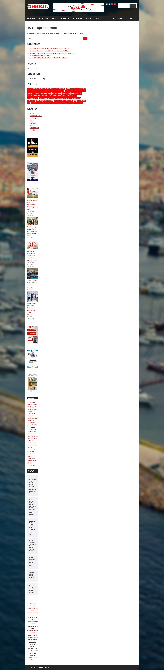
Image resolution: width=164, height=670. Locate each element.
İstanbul (33, 103)
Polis (53, 98)
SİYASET (104, 18)
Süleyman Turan (48, 100)
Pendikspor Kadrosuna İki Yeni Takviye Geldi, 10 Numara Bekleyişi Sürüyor (52, 53)
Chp (56, 88)
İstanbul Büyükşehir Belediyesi (46, 103)
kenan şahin (68, 91)
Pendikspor (45, 95)
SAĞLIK (97, 18)
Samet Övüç (31, 100)
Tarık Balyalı (69, 100)
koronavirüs (77, 91)
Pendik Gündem (56, 93)
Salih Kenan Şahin (76, 98)
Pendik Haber (66, 93)
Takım (62, 100)
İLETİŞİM (130, 18)
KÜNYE (32, 121)
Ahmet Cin (34, 88)
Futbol (41, 91)
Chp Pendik (62, 88)
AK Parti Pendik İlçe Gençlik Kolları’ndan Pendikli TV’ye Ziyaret (49, 58)
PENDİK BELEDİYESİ (33, 98)
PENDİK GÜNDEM (44, 18)
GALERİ (121, 18)
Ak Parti (41, 88)
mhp (84, 91)
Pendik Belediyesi (46, 93)
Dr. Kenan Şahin (81, 88)
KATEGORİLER (34, 118)
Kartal (46, 91)
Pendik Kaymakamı (76, 93)
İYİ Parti (59, 103)
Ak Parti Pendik (49, 88)
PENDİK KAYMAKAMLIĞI (45, 98)
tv (75, 100)
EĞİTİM (54, 18)
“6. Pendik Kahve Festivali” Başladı (40, 55)
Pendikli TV (37, 95)
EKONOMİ (88, 18)
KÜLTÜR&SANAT (64, 18)
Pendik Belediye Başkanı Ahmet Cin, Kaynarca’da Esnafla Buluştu (49, 51)
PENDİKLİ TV (30, 18)
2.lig (29, 88)
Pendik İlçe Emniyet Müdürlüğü (67, 95)
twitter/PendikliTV (32, 637)
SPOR (112, 18)
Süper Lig (56, 100)
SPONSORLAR (34, 128)
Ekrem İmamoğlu (32, 91)
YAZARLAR (33, 123)
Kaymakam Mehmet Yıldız (57, 91)
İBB (29, 103)
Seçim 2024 (39, 100)
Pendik (38, 93)
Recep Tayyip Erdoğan (63, 98)
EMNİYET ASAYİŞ (77, 18)
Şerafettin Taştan (78, 103)
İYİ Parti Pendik (67, 103)
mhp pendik (31, 93)
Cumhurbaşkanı (70, 88)
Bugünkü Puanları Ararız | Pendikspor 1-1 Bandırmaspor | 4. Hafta (49, 48)
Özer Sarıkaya (81, 100)
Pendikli (30, 95)
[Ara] (133, 6)
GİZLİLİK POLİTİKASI (36, 116)
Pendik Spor (53, 95)
